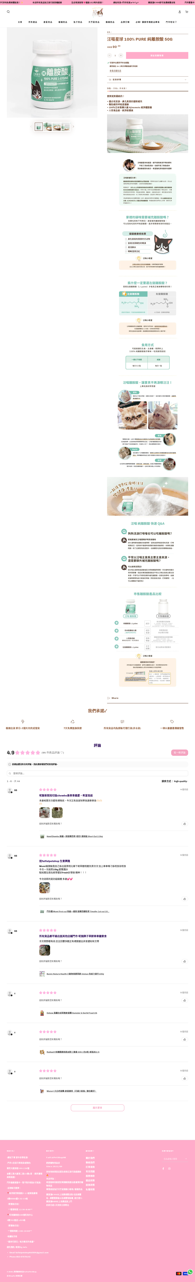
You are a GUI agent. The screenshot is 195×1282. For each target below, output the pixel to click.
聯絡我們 (90, 1162)
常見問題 (90, 1171)
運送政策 (90, 1180)
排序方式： (168, 781)
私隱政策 (90, 1189)
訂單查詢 (90, 1167)
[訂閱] (186, 1159)
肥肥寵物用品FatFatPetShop (25, 1272)
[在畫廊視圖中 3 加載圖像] (57, 127)
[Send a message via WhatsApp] (190, 1272)
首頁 (108, 32)
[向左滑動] (31, 127)
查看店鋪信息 (115, 71)
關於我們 (90, 1158)
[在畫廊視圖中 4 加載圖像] (66, 127)
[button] (8, 12)
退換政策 (90, 1185)
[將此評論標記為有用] (184, 824)
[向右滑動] (74, 127)
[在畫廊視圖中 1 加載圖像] (39, 127)
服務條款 (90, 1176)
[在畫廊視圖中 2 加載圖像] (48, 127)
